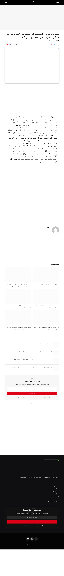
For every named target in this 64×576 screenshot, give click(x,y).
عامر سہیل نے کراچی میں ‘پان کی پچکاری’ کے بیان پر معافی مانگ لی (46, 306)
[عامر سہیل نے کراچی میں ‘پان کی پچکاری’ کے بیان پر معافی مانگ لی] (46, 296)
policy (35, 526)
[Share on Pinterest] (51, 44)
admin (57, 40)
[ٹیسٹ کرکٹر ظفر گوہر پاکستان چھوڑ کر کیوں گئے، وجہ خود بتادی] (18, 317)
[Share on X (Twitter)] (54, 44)
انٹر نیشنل (56, 491)
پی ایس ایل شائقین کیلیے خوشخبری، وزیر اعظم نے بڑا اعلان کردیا (46, 328)
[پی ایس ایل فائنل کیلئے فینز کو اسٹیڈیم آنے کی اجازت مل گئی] (18, 296)
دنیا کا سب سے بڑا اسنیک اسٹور (49, 284)
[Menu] (58, 2)
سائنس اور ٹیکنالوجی (53, 501)
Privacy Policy (40, 397)
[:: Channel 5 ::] (32, 2)
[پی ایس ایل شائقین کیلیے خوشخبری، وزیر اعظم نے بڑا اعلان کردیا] (46, 317)
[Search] (6, 2)
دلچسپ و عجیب (55, 498)
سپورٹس (57, 493)
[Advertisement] (32, 17)
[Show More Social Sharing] (48, 44)
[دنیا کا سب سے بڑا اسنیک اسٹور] (46, 274)
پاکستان (57, 488)
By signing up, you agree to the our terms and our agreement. (31, 397)
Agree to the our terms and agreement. (31, 526)
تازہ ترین (56, 486)
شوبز (58, 496)
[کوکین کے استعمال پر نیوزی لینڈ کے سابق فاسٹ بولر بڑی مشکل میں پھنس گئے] (18, 274)
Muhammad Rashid (36, 544)
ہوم (58, 483)
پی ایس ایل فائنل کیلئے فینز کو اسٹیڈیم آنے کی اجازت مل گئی (18, 306)
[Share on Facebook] (58, 44)
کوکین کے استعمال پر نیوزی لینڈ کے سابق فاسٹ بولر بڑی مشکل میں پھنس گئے (18, 285)
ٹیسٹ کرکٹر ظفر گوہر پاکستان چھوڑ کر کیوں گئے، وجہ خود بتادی (19, 328)
